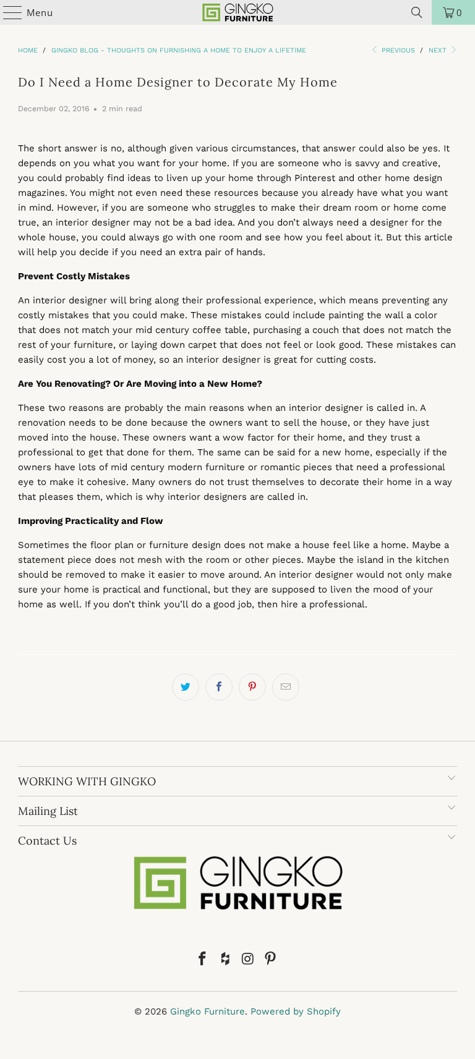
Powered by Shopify (295, 1011)
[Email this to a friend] (285, 687)
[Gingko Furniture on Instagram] (248, 959)
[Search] (417, 12)
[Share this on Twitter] (185, 687)
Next (439, 50)
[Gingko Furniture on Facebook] (203, 959)
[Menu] (7, 12)
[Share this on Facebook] (219, 687)
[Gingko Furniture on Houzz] (225, 959)
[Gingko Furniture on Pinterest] (271, 959)
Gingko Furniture (207, 1011)
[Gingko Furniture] (237, 12)
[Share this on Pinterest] (252, 687)
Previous (397, 50)
